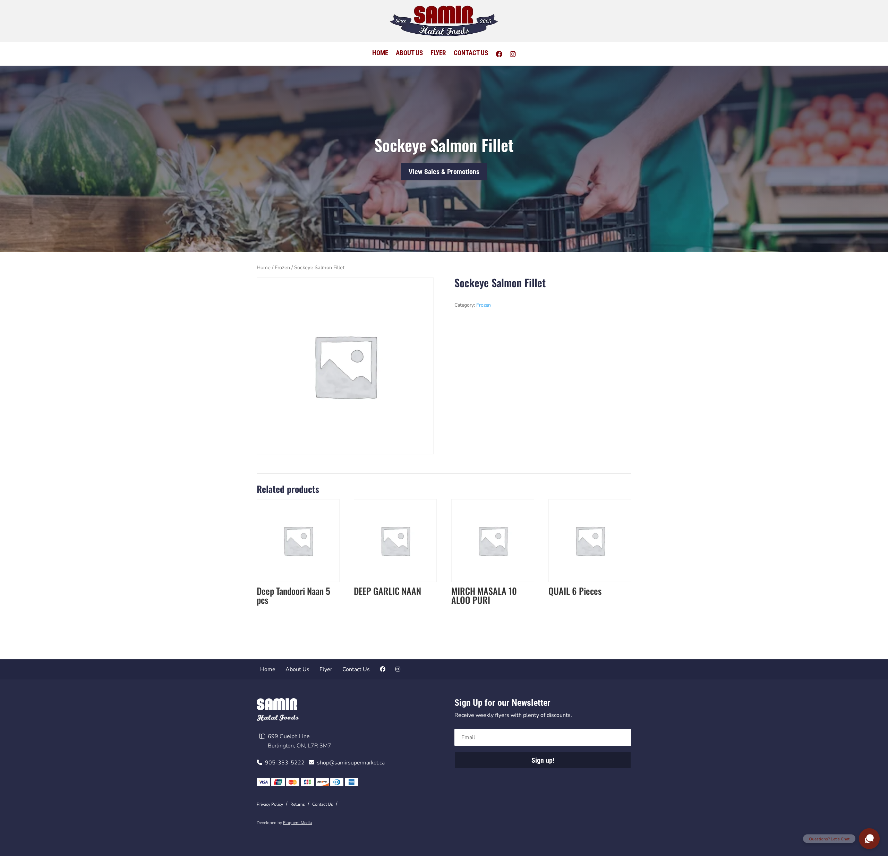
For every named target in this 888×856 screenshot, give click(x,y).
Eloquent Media (297, 822)
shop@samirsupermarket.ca (349, 763)
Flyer (438, 54)
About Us (409, 54)
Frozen (282, 267)
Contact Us (471, 54)
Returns (297, 804)
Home (380, 54)
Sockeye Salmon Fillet (444, 145)
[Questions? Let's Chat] (869, 838)
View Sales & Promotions (444, 172)
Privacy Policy (270, 804)
